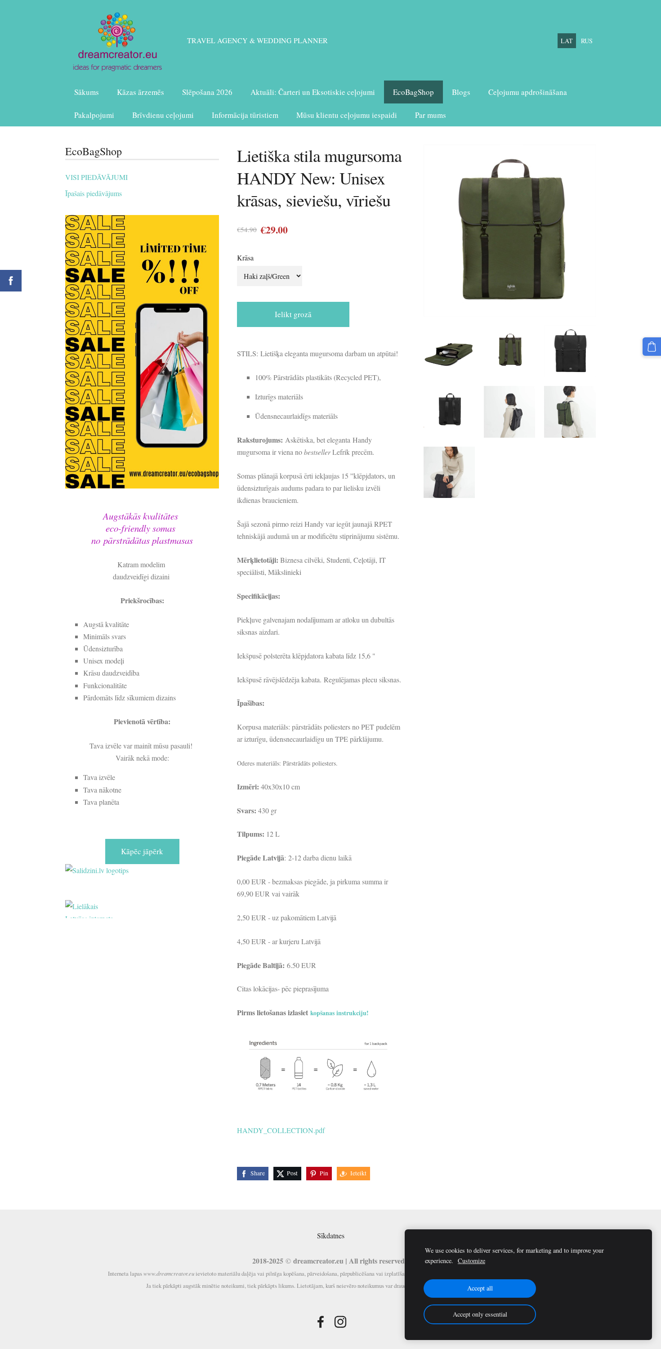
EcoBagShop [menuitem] (413, 92)
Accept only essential (480, 1314)
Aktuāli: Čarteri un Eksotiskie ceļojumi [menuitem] (312, 92)
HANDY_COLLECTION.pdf (281, 1130)
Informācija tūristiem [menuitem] (245, 115)
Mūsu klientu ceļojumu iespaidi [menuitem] (346, 115)
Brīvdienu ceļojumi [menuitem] (163, 115)
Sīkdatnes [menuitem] (330, 1235)
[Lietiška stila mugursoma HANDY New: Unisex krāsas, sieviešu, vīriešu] (449, 351)
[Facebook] (321, 1322)
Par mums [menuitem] (430, 115)
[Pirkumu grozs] (652, 346)
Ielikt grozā (293, 314)
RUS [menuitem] (587, 40)
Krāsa (245, 257)
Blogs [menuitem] (461, 92)
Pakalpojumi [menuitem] (94, 115)
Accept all (480, 1288)
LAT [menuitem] (567, 40)
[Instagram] (340, 1322)
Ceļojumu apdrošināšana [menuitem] (527, 92)
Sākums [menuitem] (86, 92)
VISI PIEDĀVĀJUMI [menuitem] (96, 177)
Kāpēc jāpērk (142, 851)
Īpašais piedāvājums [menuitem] (93, 193)
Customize (471, 1260)
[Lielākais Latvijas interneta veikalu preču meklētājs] (142, 909)
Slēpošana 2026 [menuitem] (207, 92)
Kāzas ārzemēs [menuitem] (140, 92)
